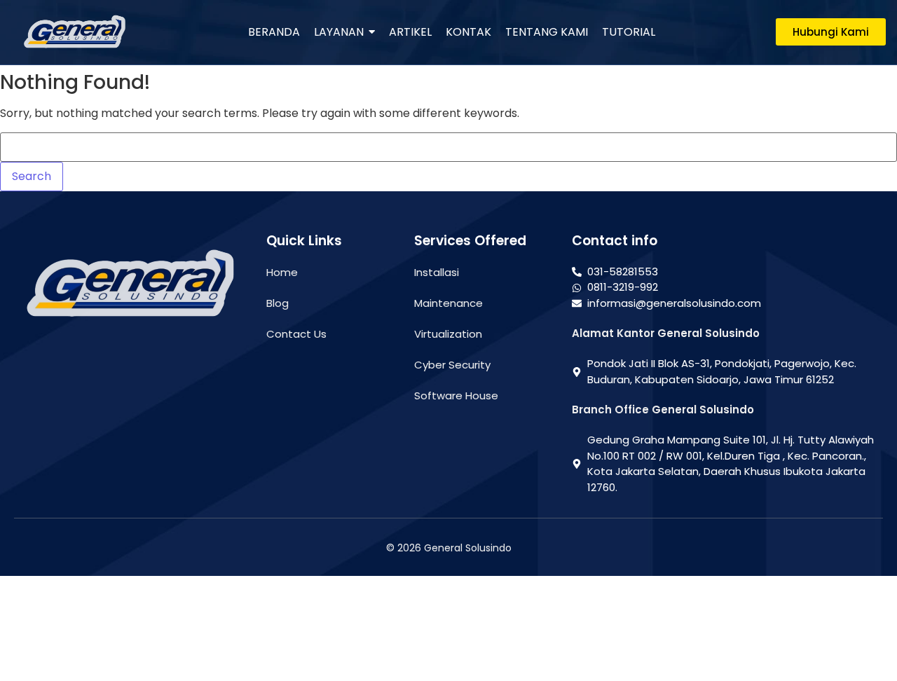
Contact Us (296, 333)
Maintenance (448, 303)
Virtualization (448, 333)
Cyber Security (452, 364)
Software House (456, 395)
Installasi (436, 272)
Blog (277, 303)
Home (282, 272)
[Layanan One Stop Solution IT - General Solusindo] (74, 32)
